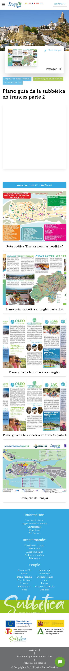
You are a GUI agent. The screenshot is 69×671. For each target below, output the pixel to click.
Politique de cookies (34, 663)
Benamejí (44, 570)
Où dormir (34, 533)
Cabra (24, 573)
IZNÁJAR (58, 4)
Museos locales (34, 552)
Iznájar (44, 580)
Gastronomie (34, 526)
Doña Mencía (24, 577)
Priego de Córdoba (44, 586)
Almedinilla (24, 570)
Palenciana (24, 586)
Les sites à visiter (34, 520)
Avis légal (34, 650)
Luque (44, 583)
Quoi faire (34, 530)
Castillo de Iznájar (34, 545)
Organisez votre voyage (34, 523)
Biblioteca (34, 558)
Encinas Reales (44, 577)
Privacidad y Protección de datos (34, 656)
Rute (24, 589)
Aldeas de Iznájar (34, 555)
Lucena (24, 583)
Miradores (34, 548)
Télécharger (54, 50)
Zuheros (44, 589)
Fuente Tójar (24, 580)
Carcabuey (44, 573)
